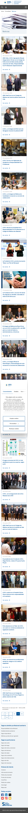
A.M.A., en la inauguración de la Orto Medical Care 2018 (13, 495)
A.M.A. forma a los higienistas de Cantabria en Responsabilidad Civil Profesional (12, 162)
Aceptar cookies (14, 418)
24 (18, 714)
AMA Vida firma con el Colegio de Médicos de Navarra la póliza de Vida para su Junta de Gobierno (13, 527)
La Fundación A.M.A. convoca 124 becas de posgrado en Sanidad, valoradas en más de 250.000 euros (14, 294)
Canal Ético (4, 780)
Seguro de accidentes (6, 755)
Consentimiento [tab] (7, 391)
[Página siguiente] (10, 717)
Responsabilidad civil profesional (9, 728)
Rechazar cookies (14, 428)
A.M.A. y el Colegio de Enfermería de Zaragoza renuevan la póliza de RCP (13, 130)
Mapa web (3, 787)
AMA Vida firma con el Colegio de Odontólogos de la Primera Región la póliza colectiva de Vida (13, 695)
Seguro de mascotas (6, 763)
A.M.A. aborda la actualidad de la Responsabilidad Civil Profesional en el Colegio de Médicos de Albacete (14, 229)
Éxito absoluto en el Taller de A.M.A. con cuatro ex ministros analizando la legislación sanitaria (13, 628)
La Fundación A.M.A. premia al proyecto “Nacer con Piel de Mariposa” (14, 262)
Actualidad (8, 11)
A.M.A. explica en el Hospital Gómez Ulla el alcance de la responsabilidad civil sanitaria (13, 594)
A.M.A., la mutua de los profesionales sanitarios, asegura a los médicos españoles (13, 661)
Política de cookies (5, 782)
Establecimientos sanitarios (8, 731)
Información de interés (6, 772)
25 (22, 714)
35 (7, 717)
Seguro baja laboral (6, 733)
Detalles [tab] (16, 391)
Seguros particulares (8, 740)
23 (15, 714)
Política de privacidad (6, 775)
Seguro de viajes (5, 753)
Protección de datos (6, 777)
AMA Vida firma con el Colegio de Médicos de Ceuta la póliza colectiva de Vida (14, 97)
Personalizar (13, 423)
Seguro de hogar (5, 745)
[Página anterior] (3, 714)
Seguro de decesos (6, 750)
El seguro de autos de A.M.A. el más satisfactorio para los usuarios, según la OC (13, 462)
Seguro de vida (5, 760)
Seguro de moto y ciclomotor (8, 748)
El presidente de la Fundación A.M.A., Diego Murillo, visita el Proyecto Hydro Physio (14, 561)
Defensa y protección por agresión (9, 736)
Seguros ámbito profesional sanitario (13, 725)
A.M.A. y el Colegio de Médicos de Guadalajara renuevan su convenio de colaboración (13, 196)
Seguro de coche (5, 743)
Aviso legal (4, 785)
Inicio (2, 11)
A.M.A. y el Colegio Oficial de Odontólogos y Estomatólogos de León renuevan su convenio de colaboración (14, 363)
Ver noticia (5, 69)
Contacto (3, 770)
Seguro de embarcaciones (7, 758)
